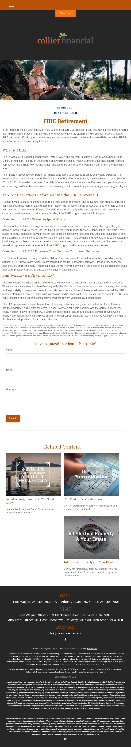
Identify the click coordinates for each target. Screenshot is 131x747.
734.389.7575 (80, 602)
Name (9, 349)
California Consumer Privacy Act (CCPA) (94, 669)
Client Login (65, 13)
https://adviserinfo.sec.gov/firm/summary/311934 (99, 700)
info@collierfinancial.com (65, 633)
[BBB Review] (65, 740)
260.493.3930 (41, 602)
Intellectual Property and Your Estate (89, 562)
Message (11, 389)
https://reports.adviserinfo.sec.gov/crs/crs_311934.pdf (74, 703)
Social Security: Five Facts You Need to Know (31, 501)
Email (9, 369)
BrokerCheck (92, 649)
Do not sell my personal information (89, 672)
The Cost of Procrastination (83, 499)
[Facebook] (65, 639)
